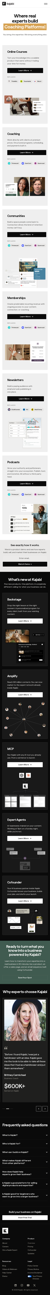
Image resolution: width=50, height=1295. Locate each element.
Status (4, 1276)
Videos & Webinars (9, 1269)
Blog (4, 1266)
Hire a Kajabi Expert (9, 1250)
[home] (8, 4)
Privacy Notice (33, 1269)
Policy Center (33, 1266)
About (4, 1243)
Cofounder (32, 1250)
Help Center (7, 1273)
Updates (31, 1253)
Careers (5, 1247)
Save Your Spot (25, 977)
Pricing (30, 1247)
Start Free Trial (25, 1217)
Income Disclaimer (35, 1273)
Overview (31, 1243)
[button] (46, 4)
